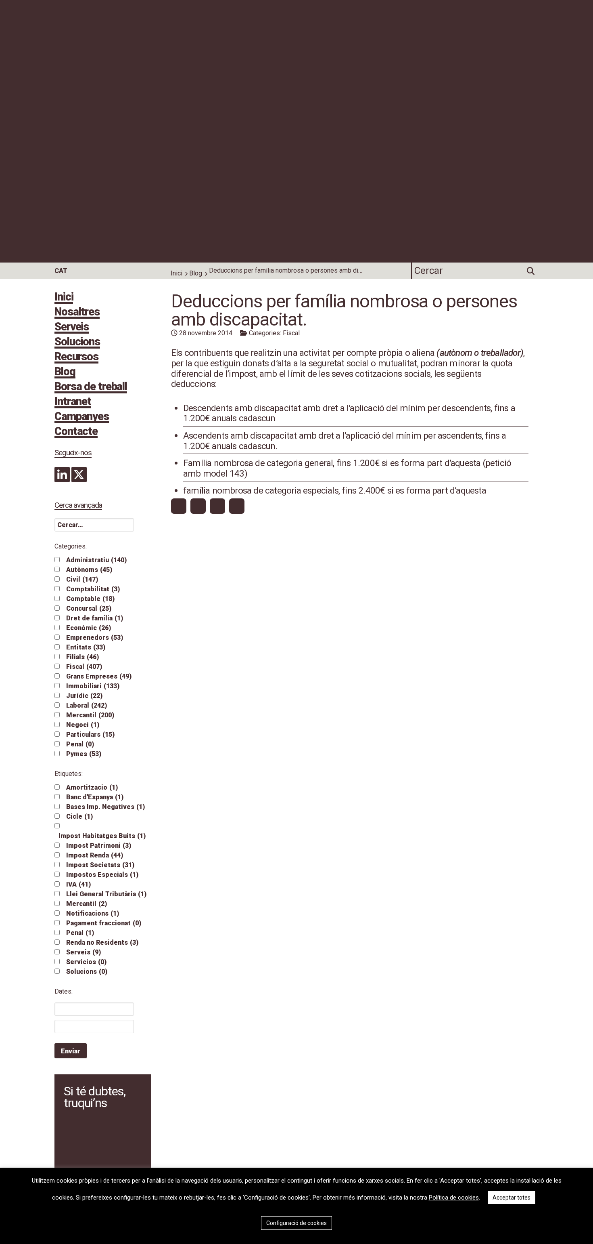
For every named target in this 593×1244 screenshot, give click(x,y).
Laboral (86, 705)
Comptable (90, 599)
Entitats (85, 647)
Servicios (86, 962)
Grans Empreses (99, 676)
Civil (82, 579)
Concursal (88, 608)
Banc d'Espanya (94, 797)
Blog (195, 273)
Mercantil (90, 715)
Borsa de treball (90, 387)
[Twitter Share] (198, 506)
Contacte (76, 432)
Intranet (72, 402)
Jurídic (84, 696)
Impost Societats (100, 865)
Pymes (83, 754)
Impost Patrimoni (98, 845)
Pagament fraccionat (103, 923)
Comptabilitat (93, 589)
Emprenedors (94, 637)
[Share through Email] (236, 506)
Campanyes (81, 417)
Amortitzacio (92, 787)
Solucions (77, 342)
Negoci (82, 725)
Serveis (71, 327)
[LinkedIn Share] (217, 506)
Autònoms (89, 570)
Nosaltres (77, 312)
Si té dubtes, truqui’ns (94, 1097)
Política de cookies (454, 1197)
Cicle (79, 816)
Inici (176, 273)
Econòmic (88, 628)
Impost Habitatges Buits (102, 836)
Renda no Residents (102, 942)
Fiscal (84, 666)
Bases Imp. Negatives (105, 807)
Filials (82, 657)
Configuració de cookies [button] (296, 1223)
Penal (80, 744)
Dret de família (94, 618)
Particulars (90, 734)
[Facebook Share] (178, 506)
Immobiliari (92, 686)
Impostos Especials (102, 874)
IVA (78, 884)
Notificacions (92, 913)
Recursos (76, 357)
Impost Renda (94, 855)
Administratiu (96, 560)
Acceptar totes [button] (511, 1197)
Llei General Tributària (106, 894)
